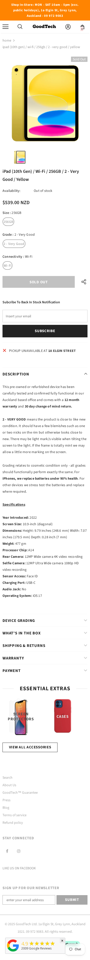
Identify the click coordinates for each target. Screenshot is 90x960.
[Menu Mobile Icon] (5, 27)
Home (6, 40)
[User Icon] (68, 27)
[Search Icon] (20, 26)
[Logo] (44, 26)
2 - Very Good (14, 243)
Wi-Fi (8, 265)
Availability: (11, 190)
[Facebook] (7, 851)
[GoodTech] (13, 951)
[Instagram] (18, 851)
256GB (8, 221)
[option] (45, 99)
